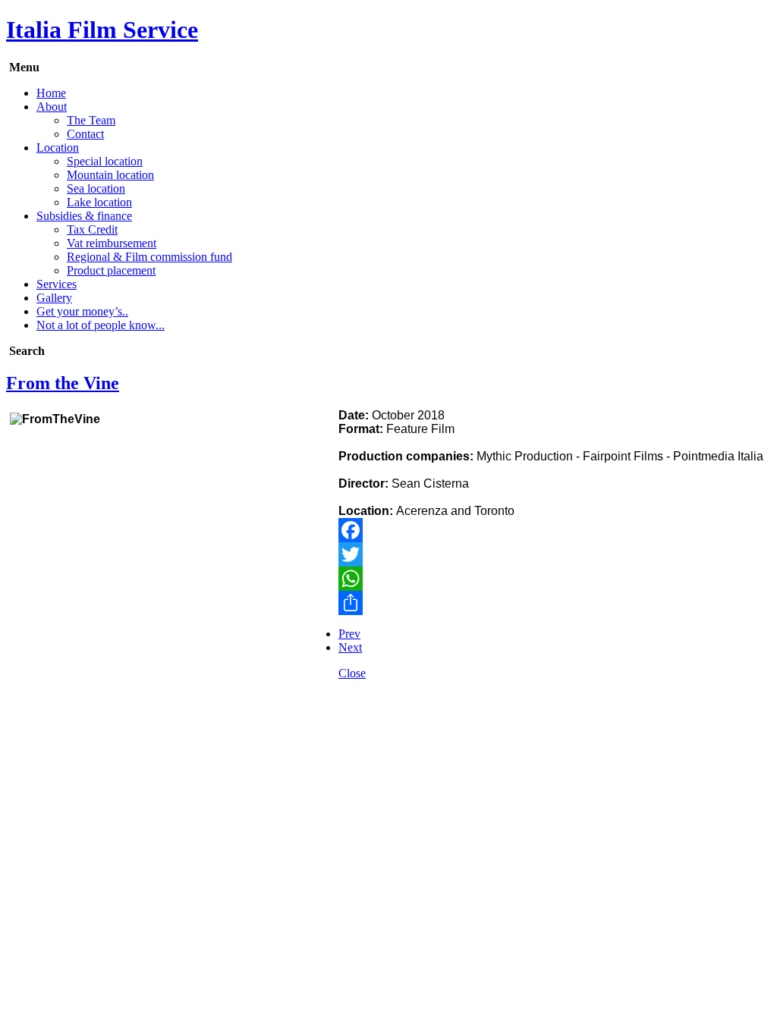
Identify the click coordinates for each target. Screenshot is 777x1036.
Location (57, 147)
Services (56, 284)
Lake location (99, 202)
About (51, 106)
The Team (91, 120)
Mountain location (110, 174)
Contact (85, 133)
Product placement (111, 270)
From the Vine (62, 383)
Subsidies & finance (84, 215)
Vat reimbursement (111, 243)
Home (51, 92)
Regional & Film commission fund (149, 256)
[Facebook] (388, 530)
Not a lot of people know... (100, 325)
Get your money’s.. (82, 311)
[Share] (388, 603)
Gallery (54, 297)
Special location (105, 161)
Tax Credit (92, 229)
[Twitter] (388, 554)
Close (352, 673)
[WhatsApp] (388, 579)
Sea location (96, 188)
